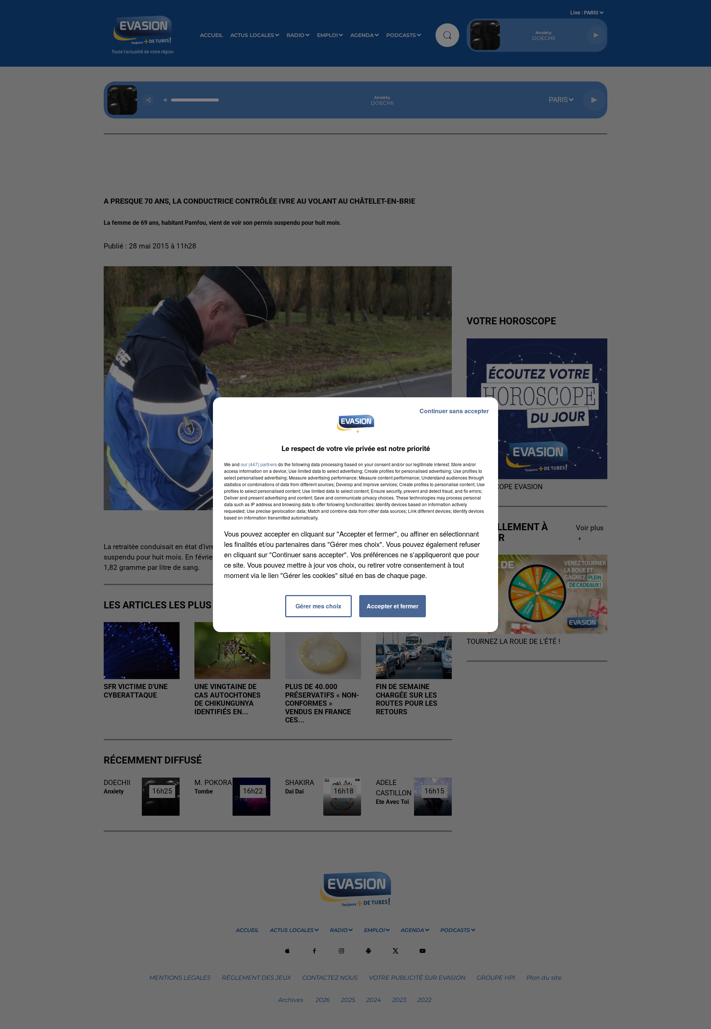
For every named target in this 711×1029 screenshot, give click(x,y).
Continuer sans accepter (454, 411)
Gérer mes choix (318, 606)
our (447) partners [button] (259, 464)
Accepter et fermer (392, 606)
